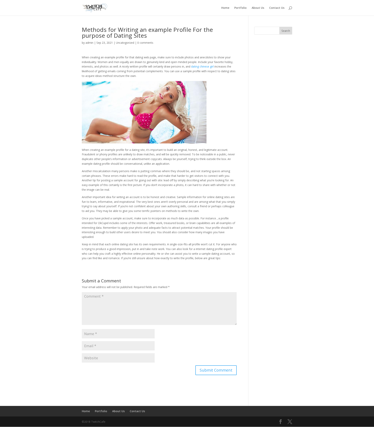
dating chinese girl (202, 66)
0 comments (145, 42)
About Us (258, 8)
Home (225, 8)
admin (89, 42)
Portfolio (240, 8)
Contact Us (276, 8)
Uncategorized (125, 42)
